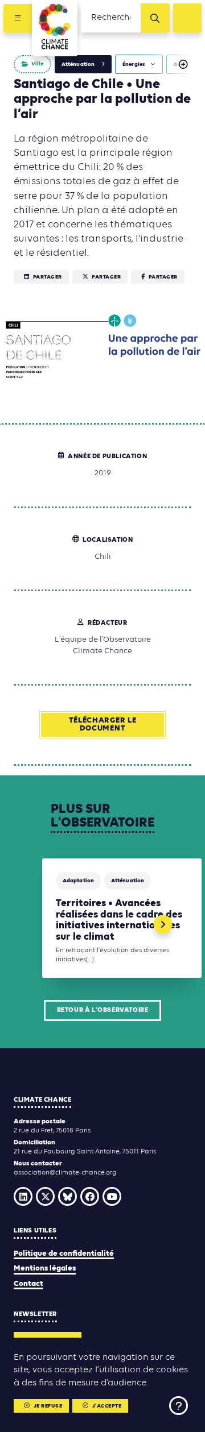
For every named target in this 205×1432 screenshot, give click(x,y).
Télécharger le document (103, 724)
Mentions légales (45, 1268)
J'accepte (107, 1406)
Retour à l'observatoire (103, 1010)
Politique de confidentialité (64, 1254)
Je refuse (48, 1406)
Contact (28, 1284)
